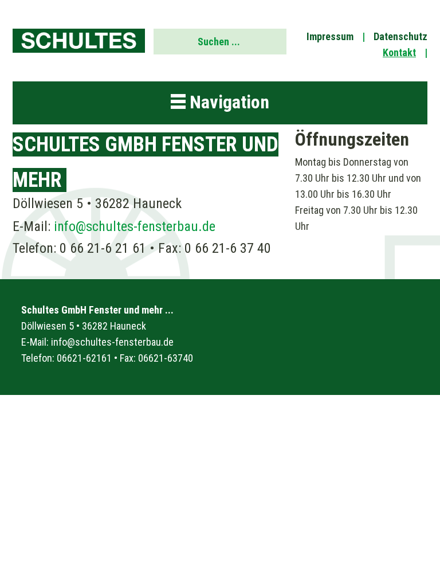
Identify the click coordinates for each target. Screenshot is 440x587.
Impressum (330, 36)
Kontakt (399, 52)
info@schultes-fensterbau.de (134, 226)
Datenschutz (400, 36)
